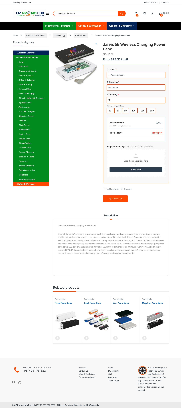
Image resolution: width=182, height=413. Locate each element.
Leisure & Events (26, 75)
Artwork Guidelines (87, 374)
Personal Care (25, 89)
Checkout (112, 377)
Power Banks (81, 35)
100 (134, 110)
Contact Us (83, 371)
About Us (165, 2)
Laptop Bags (24, 134)
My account (113, 371)
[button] (96, 44)
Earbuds (22, 120)
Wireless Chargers (27, 179)
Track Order (113, 380)
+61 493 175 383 (150, 2)
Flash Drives (24, 125)
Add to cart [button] (57, 338)
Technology (60, 35)
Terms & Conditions (87, 377)
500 (152, 110)
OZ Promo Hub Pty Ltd (24, 405)
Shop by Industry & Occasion (31, 98)
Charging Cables (26, 116)
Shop (110, 367)
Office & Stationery (27, 80)
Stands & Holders (26, 166)
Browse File (136, 169)
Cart (110, 374)
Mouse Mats (24, 139)
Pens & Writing (25, 84)
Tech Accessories (27, 170)
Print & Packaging (26, 93)
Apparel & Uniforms (120, 25)
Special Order (25, 102)
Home (15, 35)
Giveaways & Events (28, 71)
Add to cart (117, 199)
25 (117, 110)
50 (125, 110)
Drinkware (23, 66)
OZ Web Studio (92, 405)
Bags (21, 62)
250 (143, 110)
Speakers (23, 161)
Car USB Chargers (27, 111)
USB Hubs (23, 175)
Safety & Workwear (89, 25)
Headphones (25, 129)
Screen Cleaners (26, 152)
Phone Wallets (25, 143)
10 (110, 110)
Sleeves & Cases (26, 157)
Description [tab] (111, 215)
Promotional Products (57, 25)
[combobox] (85, 13)
